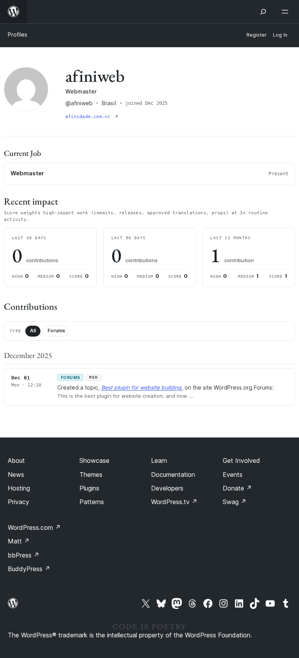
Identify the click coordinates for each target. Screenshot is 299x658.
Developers (167, 488)
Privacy (18, 502)
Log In (280, 35)
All (33, 330)
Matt (19, 541)
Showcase (94, 460)
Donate (237, 488)
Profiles (17, 34)
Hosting (19, 488)
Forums (56, 330)
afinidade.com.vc (89, 116)
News (16, 474)
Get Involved (241, 460)
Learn (159, 460)
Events (233, 474)
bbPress (23, 555)
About (16, 460)
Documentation (173, 474)
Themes (90, 474)
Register (256, 35)
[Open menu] (286, 11)
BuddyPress (29, 569)
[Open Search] (263, 11)
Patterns (91, 502)
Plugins (89, 488)
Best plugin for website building (141, 387)
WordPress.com (34, 527)
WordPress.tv (174, 502)
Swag (234, 502)
